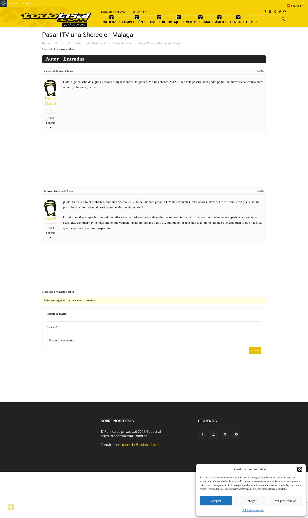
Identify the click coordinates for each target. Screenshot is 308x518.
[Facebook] (265, 11)
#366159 (260, 191)
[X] (275, 11)
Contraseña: (53, 327)
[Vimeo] (279, 11)
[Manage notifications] (11, 507)
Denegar (250, 500)
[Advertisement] (154, 160)
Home (46, 43)
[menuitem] (3, 3)
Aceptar (216, 500)
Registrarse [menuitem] (30, 3)
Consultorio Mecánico (118, 43)
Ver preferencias (285, 500)
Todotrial (141, 436)
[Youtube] (284, 11)
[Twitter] (225, 435)
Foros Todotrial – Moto (83, 43)
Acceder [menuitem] (14, 3)
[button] (300, 469)
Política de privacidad (253, 510)
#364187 (260, 71)
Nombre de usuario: (57, 313)
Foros (59, 43)
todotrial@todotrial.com (140, 444)
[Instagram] (270, 11)
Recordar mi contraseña (62, 340)
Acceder (255, 350)
